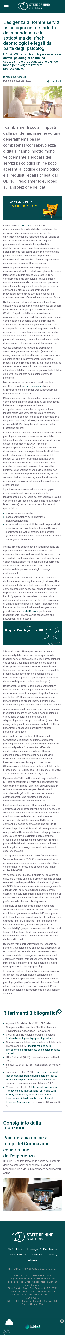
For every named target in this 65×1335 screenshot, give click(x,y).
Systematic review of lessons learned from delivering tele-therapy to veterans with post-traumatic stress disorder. (32, 1076)
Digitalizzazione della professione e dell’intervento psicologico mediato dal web (33, 1049)
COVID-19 (23, 225)
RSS (41, 1304)
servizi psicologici (33, 386)
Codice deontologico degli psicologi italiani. (29, 1038)
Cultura (51, 1254)
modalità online (30, 611)
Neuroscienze (18, 1254)
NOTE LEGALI (14, 1301)
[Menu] (6, 7)
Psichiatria (36, 1254)
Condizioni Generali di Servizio (37, 1301)
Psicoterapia (50, 1249)
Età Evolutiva (15, 1249)
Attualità (32, 1260)
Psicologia (32, 1249)
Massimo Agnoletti (16, 77)
